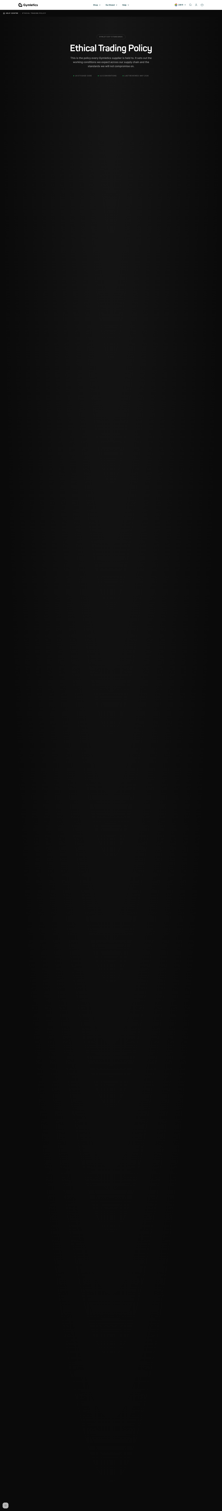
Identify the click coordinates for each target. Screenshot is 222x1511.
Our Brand (110, 5)
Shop (95, 5)
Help (124, 5)
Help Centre (12, 13)
